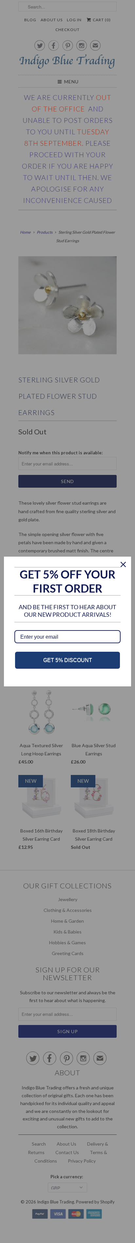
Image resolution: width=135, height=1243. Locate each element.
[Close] (123, 564)
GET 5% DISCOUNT (67, 660)
